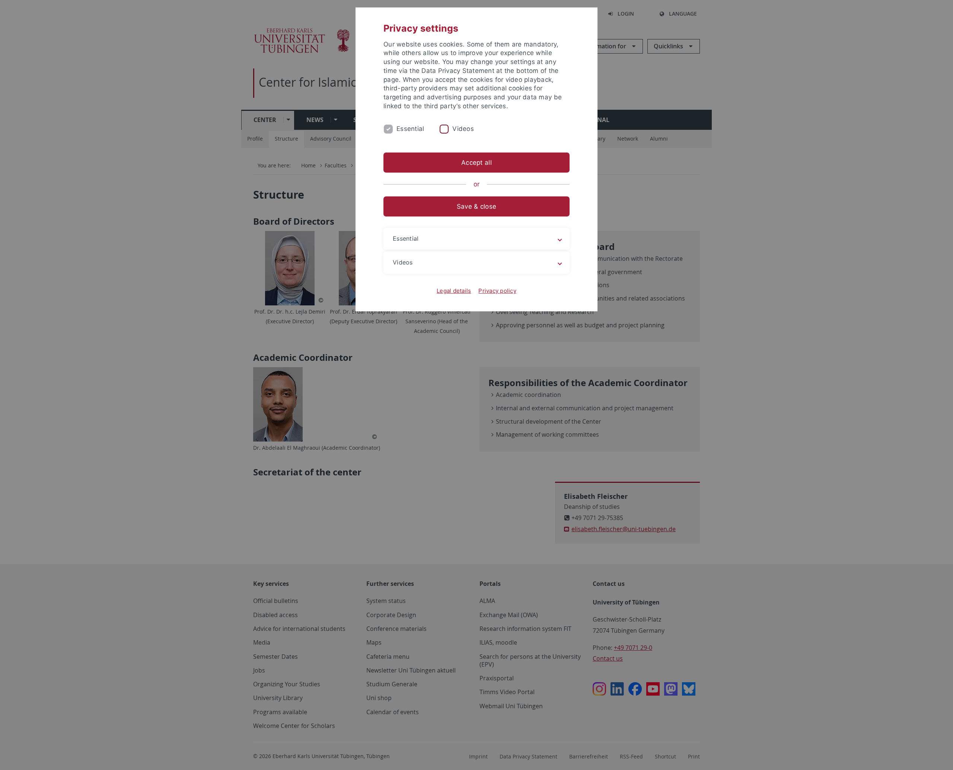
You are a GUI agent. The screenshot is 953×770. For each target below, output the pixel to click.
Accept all (476, 162)
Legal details (454, 290)
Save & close (476, 206)
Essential (410, 128)
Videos (463, 128)
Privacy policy (497, 290)
